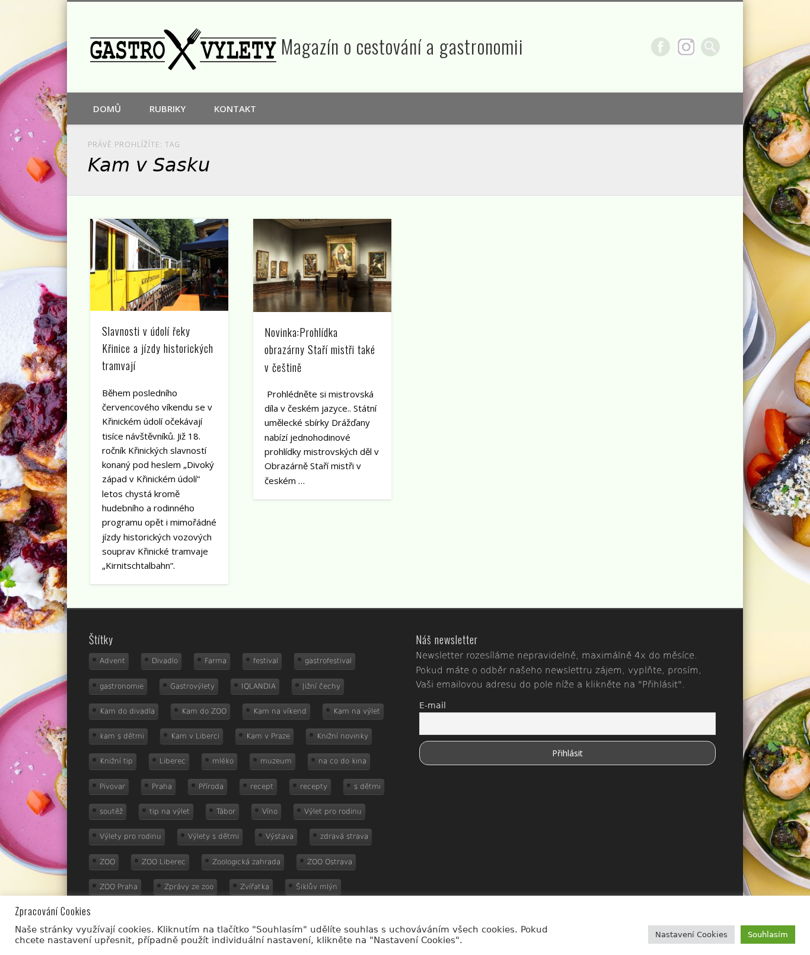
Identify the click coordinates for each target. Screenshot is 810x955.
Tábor (225, 811)
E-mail (432, 705)
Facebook (660, 46)
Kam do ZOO (204, 711)
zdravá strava (344, 836)
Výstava (280, 836)
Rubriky (167, 108)
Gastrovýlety (192, 686)
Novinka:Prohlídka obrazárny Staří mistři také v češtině (319, 349)
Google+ (686, 46)
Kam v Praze (268, 736)
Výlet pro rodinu (333, 811)
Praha (162, 786)
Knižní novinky (342, 736)
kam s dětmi (122, 736)
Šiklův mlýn (316, 887)
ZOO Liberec (164, 862)
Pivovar (112, 786)
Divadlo (165, 661)
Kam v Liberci (195, 736)
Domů (107, 108)
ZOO (107, 862)
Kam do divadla (127, 711)
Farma (216, 661)
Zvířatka (254, 887)
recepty (313, 786)
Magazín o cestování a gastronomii (402, 46)
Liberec (173, 761)
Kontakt (235, 108)
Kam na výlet (356, 711)
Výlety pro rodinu (130, 836)
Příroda (211, 786)
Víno (270, 811)
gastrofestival (328, 661)
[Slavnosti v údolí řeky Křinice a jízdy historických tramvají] (159, 265)
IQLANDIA (258, 686)
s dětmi (367, 786)
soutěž (111, 811)
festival (265, 661)
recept (261, 786)
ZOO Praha (119, 887)
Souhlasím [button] (768, 934)
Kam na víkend (280, 711)
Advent (112, 661)
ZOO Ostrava (329, 862)
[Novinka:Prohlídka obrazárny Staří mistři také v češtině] (322, 266)
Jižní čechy (321, 686)
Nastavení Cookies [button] (691, 934)
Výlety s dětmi (213, 836)
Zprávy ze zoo (188, 887)
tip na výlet (169, 811)
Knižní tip (116, 761)
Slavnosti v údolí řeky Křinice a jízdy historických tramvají (157, 348)
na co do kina (342, 761)
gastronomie (121, 686)
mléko (223, 761)
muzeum (276, 761)
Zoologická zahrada (246, 862)
